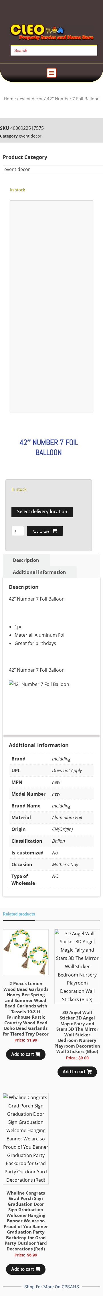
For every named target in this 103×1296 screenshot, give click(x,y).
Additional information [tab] (39, 572)
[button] (51, 73)
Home (10, 98)
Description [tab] (26, 560)
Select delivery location (42, 511)
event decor (31, 98)
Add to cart (41, 531)
